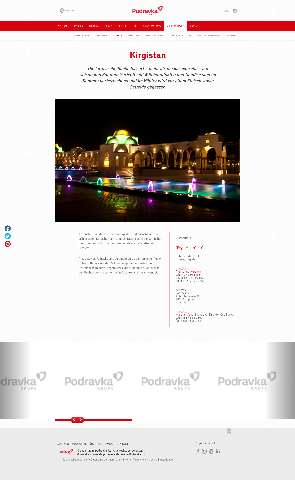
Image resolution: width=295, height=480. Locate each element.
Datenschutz (98, 459)
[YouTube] (211, 450)
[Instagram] (204, 450)
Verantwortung (152, 26)
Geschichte (176, 35)
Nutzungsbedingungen (75, 459)
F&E (134, 26)
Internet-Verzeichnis (135, 459)
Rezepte (122, 26)
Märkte (118, 35)
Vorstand (133, 35)
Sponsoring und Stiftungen (204, 35)
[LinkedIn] (217, 450)
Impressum (114, 459)
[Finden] (234, 10)
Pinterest (8, 244)
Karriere (232, 35)
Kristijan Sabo (184, 314)
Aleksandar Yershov (188, 271)
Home (64, 26)
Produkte (94, 26)
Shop (109, 26)
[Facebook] (197, 450)
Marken (78, 26)
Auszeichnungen (154, 35)
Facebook (8, 228)
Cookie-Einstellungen (161, 459)
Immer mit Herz (82, 35)
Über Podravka (175, 26)
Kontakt (194, 26)
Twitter (8, 236)
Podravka (147, 11)
